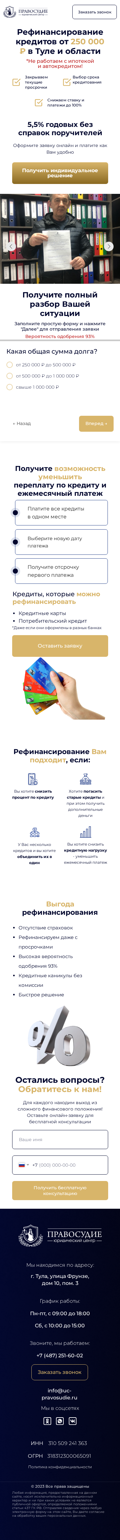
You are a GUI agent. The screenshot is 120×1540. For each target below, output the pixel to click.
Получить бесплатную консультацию (60, 1190)
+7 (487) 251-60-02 (59, 1356)
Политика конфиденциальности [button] (60, 1466)
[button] (94, 12)
